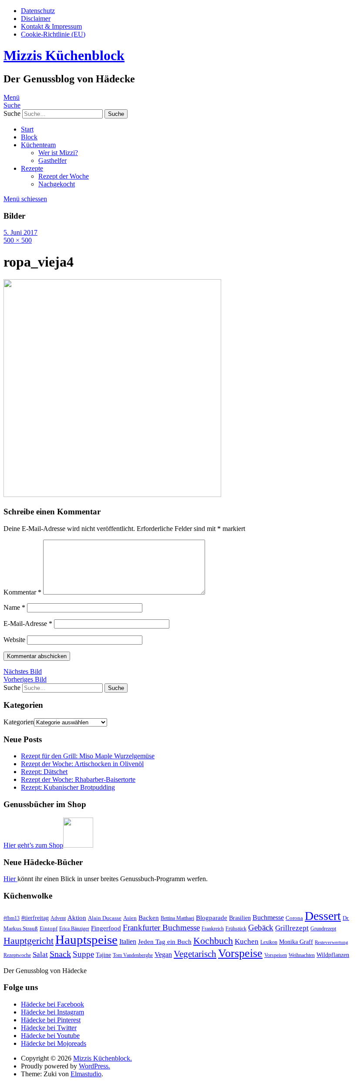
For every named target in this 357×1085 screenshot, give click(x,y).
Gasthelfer (52, 160)
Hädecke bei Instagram (52, 1012)
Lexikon (268, 942)
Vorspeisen (275, 955)
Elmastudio (86, 1074)
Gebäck (260, 927)
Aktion (76, 917)
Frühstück (236, 929)
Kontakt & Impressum (51, 26)
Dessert (323, 916)
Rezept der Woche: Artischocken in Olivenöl (82, 763)
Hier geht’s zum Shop (33, 845)
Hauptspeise (86, 939)
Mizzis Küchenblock (64, 55)
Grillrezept (292, 928)
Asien (130, 918)
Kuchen (247, 941)
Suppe (83, 954)
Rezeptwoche (17, 955)
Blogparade (211, 917)
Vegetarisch (195, 954)
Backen (148, 917)
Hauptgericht (28, 940)
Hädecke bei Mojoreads (53, 1043)
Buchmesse (268, 917)
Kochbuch (213, 940)
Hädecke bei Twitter (49, 1027)
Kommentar (22, 592)
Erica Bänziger (74, 929)
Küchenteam (38, 145)
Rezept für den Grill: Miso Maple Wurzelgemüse (88, 756)
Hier (10, 878)
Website (14, 639)
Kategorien (18, 722)
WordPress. (94, 1066)
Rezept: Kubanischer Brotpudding (68, 787)
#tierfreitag (35, 917)
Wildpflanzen (333, 954)
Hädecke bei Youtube (50, 1035)
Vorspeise (240, 953)
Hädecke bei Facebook (52, 1004)
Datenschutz (38, 10)
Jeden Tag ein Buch (165, 941)
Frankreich (213, 929)
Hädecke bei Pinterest (51, 1020)
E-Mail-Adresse (27, 623)
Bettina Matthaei (177, 918)
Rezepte (32, 168)
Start (27, 129)
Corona (294, 918)
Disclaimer (36, 18)
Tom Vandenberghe (133, 955)
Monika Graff (296, 941)
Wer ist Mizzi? (58, 152)
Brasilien (240, 917)
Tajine (103, 954)
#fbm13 (11, 918)
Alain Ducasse (104, 918)
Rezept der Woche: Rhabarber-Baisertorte (78, 779)
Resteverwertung (331, 942)
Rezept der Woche (63, 176)
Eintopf (48, 928)
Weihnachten (302, 955)
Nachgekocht (56, 184)
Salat (40, 954)
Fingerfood (106, 928)
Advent (58, 918)
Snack (60, 954)
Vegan (163, 954)
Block (29, 137)
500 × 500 (17, 240)
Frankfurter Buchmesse (161, 927)
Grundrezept (323, 929)
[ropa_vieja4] (112, 494)
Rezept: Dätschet (44, 771)
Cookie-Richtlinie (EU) (53, 34)
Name (14, 607)
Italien (127, 941)
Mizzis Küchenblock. (102, 1058)
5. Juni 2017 (20, 232)
